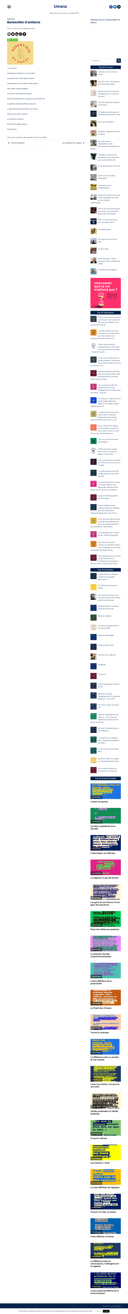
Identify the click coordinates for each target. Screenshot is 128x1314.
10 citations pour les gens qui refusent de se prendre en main (109, 113)
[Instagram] (20, 34)
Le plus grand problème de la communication (104, 1292)
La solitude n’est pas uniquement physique (100, 955)
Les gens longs (103, 249)
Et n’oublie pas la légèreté (107, 270)
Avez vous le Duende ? (106, 122)
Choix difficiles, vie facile (102, 1236)
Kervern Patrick (29, 28)
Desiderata (102, 665)
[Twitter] (13, 34)
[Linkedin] (16, 34)
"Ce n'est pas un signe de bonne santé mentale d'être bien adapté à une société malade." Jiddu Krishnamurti (105, 402)
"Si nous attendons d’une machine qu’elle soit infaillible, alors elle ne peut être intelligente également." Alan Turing (105, 509)
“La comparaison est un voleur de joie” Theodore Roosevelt (108, 534)
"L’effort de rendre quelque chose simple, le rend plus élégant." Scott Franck (107, 451)
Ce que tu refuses (98, 1138)
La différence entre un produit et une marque (104, 1058)
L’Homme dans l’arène (106, 645)
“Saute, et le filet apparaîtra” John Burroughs (108, 497)
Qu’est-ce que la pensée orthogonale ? (106, 177)
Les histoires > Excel (100, 1163)
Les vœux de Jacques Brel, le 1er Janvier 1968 (108, 627)
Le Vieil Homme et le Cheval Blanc (108, 750)
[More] (24, 34)
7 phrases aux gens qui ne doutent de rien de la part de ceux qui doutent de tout (108, 157)
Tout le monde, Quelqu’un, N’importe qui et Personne (107, 769)
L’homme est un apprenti (107, 655)
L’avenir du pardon (99, 801)
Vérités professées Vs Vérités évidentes (104, 1112)
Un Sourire (102, 674)
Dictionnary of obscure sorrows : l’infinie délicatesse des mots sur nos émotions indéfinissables (105, 199)
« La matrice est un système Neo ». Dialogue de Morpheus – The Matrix (109, 740)
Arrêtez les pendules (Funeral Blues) (108, 685)
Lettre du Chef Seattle (106, 635)
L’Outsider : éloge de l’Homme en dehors (109, 133)
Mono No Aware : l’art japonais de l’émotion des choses (109, 83)
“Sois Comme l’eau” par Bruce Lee (108, 706)
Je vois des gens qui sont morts (109, 166)
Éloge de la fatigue (105, 616)
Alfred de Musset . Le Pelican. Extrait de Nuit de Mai (108, 607)
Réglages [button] (98, 1311)
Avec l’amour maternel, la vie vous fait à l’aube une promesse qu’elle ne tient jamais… (109, 597)
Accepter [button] (106, 1311)
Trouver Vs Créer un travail (103, 1212)
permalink (43, 137)
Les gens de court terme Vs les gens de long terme (105, 903)
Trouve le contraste (99, 1032)
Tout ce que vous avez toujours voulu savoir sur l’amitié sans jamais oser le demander (109, 211)
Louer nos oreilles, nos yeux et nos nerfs (104, 1085)
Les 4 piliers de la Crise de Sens (107, 240)
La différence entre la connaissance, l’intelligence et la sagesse (104, 1263)
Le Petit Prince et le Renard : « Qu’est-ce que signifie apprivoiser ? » (108, 576)
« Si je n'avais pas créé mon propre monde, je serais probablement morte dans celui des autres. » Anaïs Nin (105, 389)
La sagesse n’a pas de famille (104, 878)
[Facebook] (9, 34)
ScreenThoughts (96, 797)
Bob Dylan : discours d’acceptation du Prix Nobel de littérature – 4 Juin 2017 (109, 696)
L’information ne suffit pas (102, 853)
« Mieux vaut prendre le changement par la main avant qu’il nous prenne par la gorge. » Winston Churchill (105, 348)
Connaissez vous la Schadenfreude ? (104, 186)
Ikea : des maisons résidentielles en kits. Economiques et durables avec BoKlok (105, 145)
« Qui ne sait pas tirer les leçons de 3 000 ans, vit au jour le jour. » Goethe (109, 462)
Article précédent (17, 143)
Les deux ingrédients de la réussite (102, 827)
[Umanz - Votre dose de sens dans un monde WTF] (60, 7)
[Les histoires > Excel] (105, 1152)
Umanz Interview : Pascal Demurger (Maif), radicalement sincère (109, 261)
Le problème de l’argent (72, 143)
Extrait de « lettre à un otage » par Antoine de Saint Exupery (108, 760)
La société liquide (104, 229)
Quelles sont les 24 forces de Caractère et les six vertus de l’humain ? (108, 93)
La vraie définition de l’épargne (104, 1187)
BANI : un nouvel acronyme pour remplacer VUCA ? (107, 221)
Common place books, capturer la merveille (109, 103)
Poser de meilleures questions (104, 929)
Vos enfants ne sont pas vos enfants (107, 586)
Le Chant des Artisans (100, 1008)
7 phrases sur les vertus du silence (107, 73)
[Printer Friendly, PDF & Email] (12, 40)
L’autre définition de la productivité (101, 982)
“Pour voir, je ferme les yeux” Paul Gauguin (108, 440)
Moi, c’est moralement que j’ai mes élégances (108, 729)
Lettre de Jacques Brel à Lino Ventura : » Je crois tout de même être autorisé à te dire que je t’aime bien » (104, 718)
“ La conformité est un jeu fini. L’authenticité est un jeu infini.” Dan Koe (108, 473)
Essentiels (11, 19)
